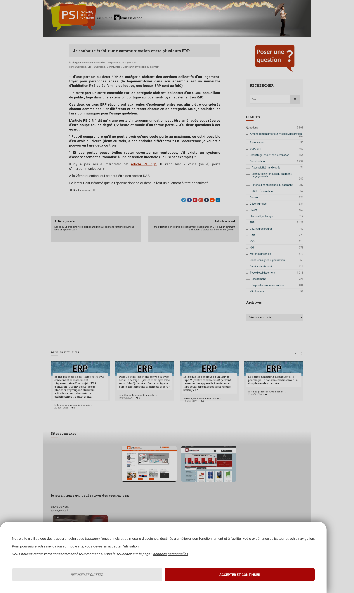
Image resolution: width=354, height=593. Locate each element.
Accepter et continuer (239, 575)
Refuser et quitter (87, 575)
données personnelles (170, 554)
